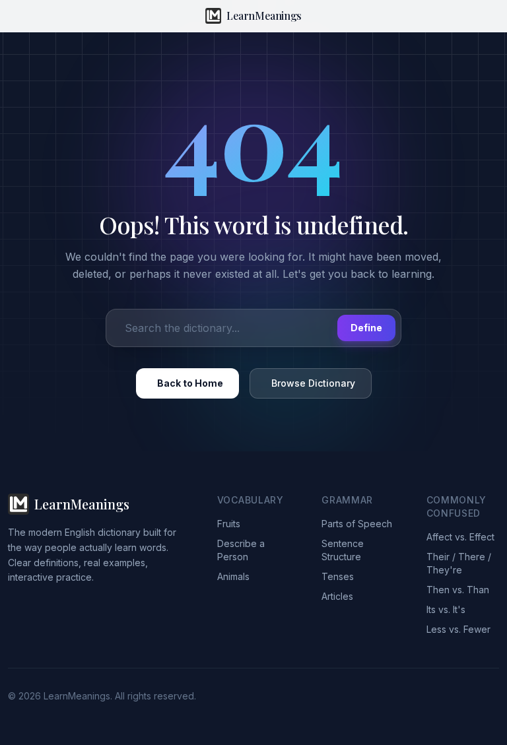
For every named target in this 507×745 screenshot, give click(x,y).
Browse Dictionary (313, 383)
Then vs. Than (457, 589)
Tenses (337, 576)
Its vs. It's (445, 609)
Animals (233, 576)
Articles (337, 596)
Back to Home (190, 383)
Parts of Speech (356, 523)
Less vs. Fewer (458, 629)
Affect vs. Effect (460, 536)
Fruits (228, 523)
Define (366, 327)
